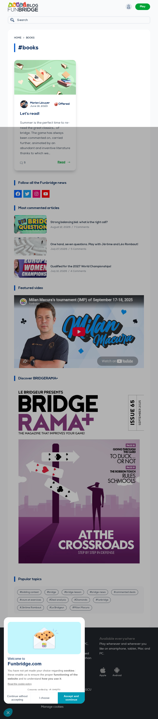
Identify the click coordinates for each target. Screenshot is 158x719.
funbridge (102, 599)
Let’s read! (30, 113)
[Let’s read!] (45, 77)
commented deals (125, 592)
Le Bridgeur (57, 607)
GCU (88, 690)
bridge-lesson (73, 592)
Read (61, 162)
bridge (52, 592)
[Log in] (129, 7)
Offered (64, 104)
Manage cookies (52, 707)
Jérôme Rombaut (31, 607)
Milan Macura (81, 607)
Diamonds (81, 599)
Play (142, 6)
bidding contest (30, 592)
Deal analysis (58, 599)
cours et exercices (31, 599)
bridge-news (98, 592)
